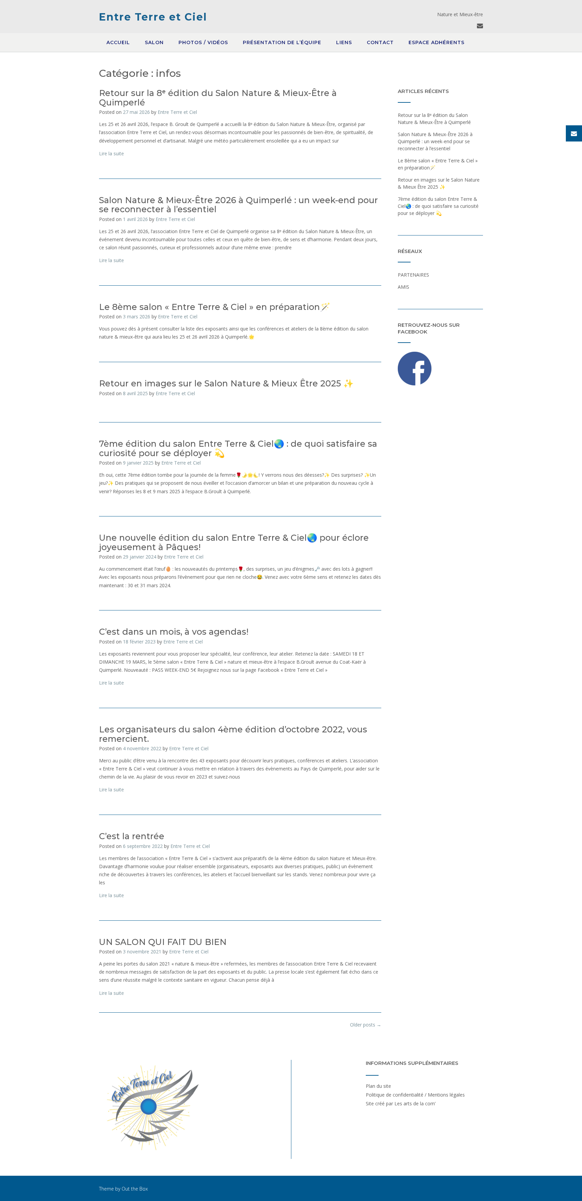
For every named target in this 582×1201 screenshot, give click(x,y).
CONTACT (380, 42)
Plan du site (378, 1086)
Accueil (118, 42)
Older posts (365, 1024)
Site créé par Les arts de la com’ (400, 1103)
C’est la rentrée (131, 836)
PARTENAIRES (413, 275)
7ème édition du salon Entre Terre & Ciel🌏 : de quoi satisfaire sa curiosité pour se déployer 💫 (238, 448)
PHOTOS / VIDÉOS (203, 42)
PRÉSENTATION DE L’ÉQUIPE (282, 42)
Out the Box (135, 1189)
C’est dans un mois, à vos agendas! (174, 632)
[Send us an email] (480, 26)
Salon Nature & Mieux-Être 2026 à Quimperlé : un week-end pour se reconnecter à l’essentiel (238, 205)
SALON (154, 42)
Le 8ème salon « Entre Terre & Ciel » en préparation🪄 (214, 307)
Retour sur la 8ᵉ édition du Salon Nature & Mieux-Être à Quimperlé (218, 97)
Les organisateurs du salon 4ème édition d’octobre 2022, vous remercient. (233, 734)
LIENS (344, 42)
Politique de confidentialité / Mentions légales (415, 1095)
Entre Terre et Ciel (153, 17)
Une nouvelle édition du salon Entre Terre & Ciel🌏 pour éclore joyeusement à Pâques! (234, 542)
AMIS (403, 287)
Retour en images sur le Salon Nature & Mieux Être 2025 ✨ (226, 383)
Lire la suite (111, 153)
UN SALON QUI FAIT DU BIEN (163, 942)
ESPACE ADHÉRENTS (436, 42)
